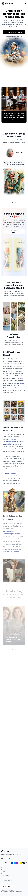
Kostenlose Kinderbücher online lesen (14, 231)
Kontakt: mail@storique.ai (7, 890)
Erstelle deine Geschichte (14, 826)
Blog (2, 873)
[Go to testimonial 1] (9, 777)
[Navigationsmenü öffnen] (26, 3)
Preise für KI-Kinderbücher (14, 38)
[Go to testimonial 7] (18, 777)
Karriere (3, 877)
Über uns (3, 868)
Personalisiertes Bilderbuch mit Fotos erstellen (13, 639)
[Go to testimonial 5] (15, 777)
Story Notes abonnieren (15, 721)
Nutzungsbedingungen (6, 879)
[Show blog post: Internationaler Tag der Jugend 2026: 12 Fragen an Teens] (15, 649)
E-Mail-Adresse (6, 712)
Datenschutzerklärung (6, 880)
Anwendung (14, 434)
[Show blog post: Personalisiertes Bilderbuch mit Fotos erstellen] (12, 649)
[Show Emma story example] (12, 202)
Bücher (3, 871)
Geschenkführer (5, 875)
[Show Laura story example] (15, 202)
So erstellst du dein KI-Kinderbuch (14, 36)
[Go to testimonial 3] (12, 777)
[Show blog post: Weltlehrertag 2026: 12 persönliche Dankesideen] (14, 649)
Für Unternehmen (5, 869)
